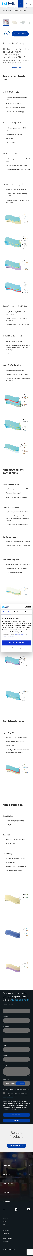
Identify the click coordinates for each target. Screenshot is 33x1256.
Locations (5, 1216)
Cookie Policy (19, 634)
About (4, 1221)
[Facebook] (16, 1209)
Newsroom (5, 1218)
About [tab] (27, 612)
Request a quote (20, 33)
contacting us (20, 1109)
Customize (15, 648)
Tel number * (6, 1026)
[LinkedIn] (4, 1209)
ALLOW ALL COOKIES (16, 642)
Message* (5, 1065)
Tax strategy (6, 1241)
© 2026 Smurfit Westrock (9, 1249)
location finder (20, 999)
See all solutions (16, 1146)
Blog (4, 1224)
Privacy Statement (8, 636)
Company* (6, 1055)
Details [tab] (16, 612)
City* (4, 1045)
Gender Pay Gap (6, 1244)
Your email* (6, 1036)
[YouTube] (28, 1209)
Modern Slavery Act (7, 1238)
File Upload (6, 1079)
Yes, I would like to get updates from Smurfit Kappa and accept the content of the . (15, 1095)
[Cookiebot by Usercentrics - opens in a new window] (23, 607)
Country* (5, 1016)
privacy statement (8, 1097)
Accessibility (6, 1230)
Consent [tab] (6, 612)
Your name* (6, 1007)
